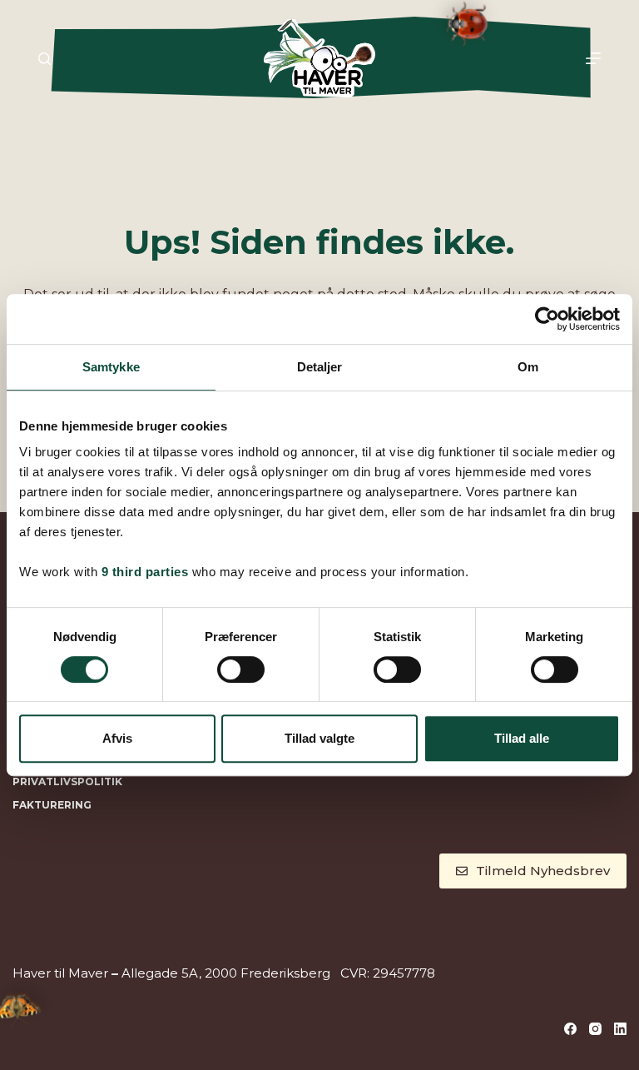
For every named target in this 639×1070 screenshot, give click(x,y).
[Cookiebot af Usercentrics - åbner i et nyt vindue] (547, 318)
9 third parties (145, 572)
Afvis (117, 738)
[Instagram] (595, 1029)
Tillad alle (521, 738)
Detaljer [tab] (320, 367)
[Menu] (593, 58)
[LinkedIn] (620, 1029)
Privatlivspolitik (67, 781)
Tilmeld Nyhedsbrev (543, 870)
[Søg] (44, 58)
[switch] (241, 669)
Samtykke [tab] (111, 367)
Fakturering (52, 805)
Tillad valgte (319, 738)
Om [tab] (528, 367)
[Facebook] (570, 1029)
